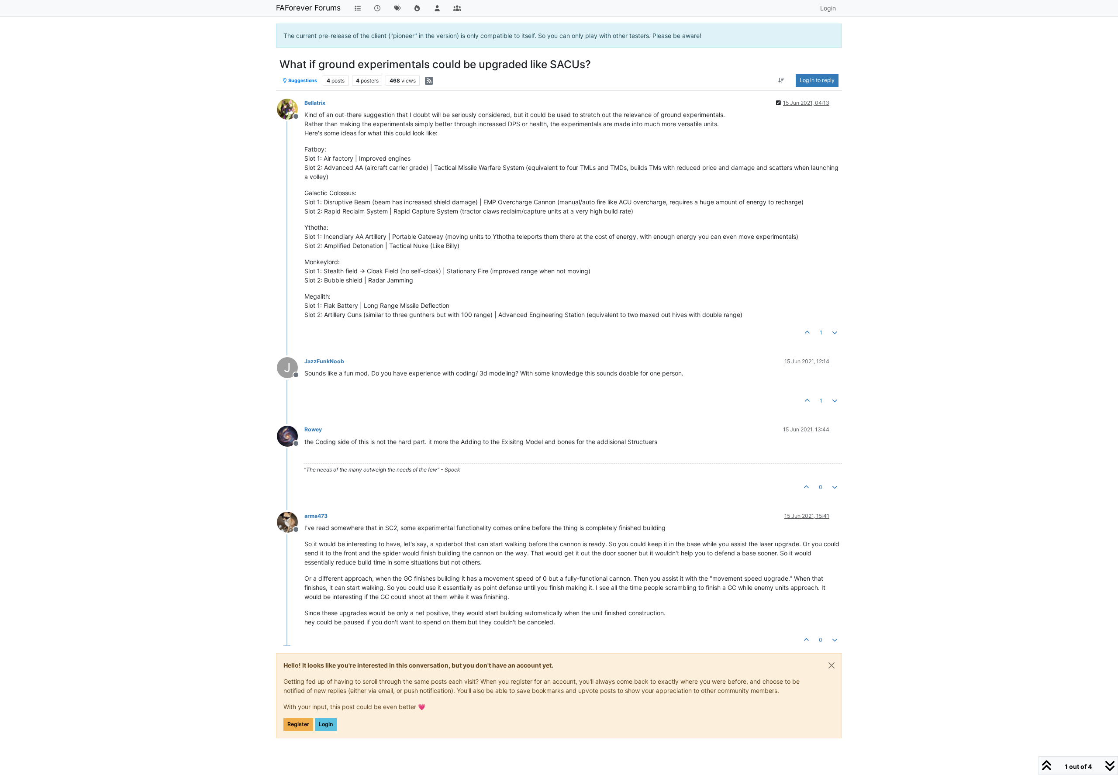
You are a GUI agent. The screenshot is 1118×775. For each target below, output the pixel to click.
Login (326, 724)
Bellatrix (314, 103)
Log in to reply (817, 80)
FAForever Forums (308, 7)
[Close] (831, 665)
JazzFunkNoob (324, 361)
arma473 (316, 516)
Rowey (313, 429)
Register (298, 724)
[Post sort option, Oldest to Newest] (781, 80)
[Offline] (290, 108)
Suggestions (302, 80)
